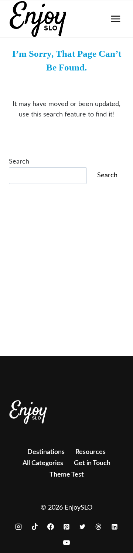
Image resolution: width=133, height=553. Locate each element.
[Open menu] (115, 18)
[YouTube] (66, 542)
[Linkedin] (114, 526)
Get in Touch (92, 463)
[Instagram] (18, 526)
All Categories (43, 463)
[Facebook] (50, 526)
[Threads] (98, 526)
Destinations (46, 452)
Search (19, 161)
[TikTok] (34, 526)
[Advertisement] (66, 280)
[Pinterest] (66, 526)
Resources (90, 452)
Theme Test (67, 474)
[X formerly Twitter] (82, 526)
